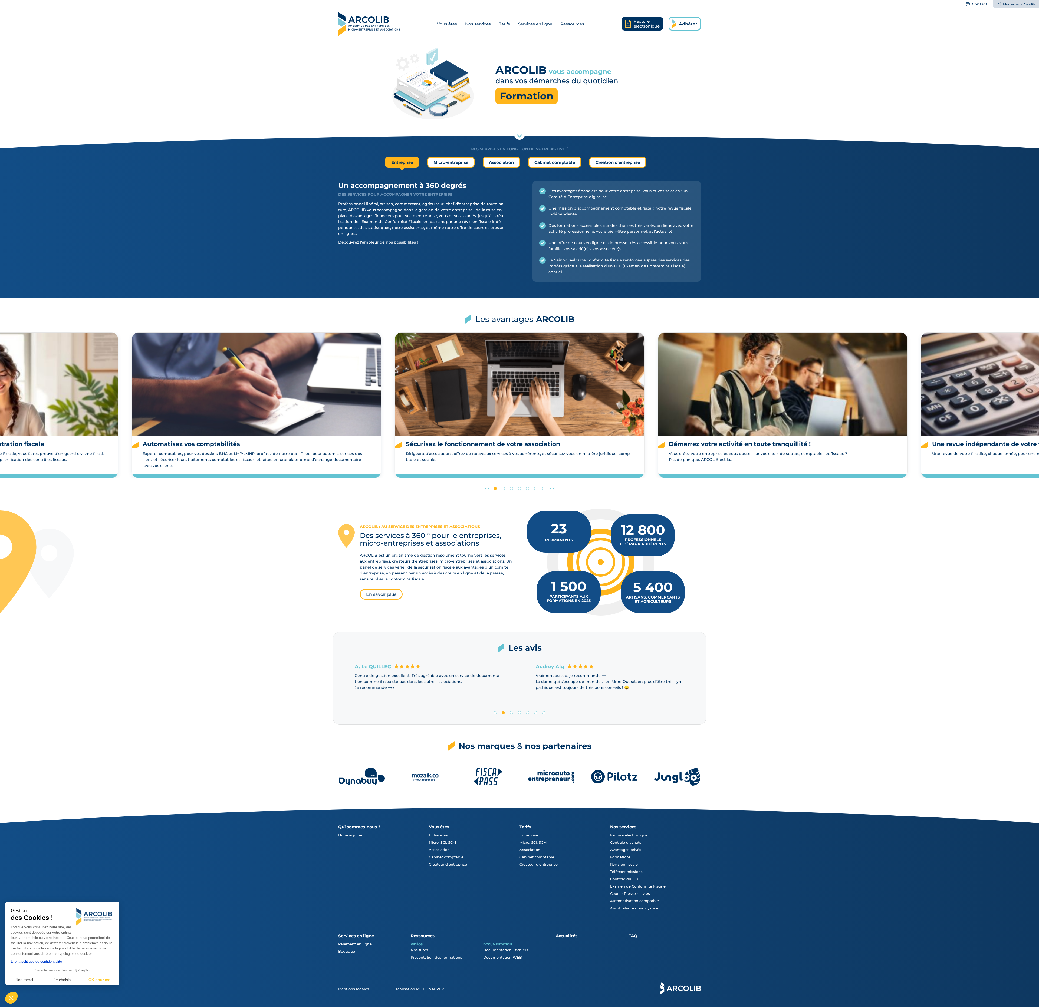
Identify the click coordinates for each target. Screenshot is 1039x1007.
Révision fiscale (624, 864)
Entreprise (438, 835)
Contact (979, 4)
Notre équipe (350, 835)
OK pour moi (100, 980)
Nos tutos (419, 950)
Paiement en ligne (355, 944)
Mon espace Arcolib (1019, 4)
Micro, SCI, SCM (442, 842)
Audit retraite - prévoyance (634, 908)
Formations (620, 857)
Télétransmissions (626, 871)
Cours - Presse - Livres (630, 893)
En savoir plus (381, 594)
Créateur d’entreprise (539, 864)
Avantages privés (625, 850)
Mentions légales (353, 989)
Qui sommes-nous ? (359, 826)
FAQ (632, 935)
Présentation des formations (436, 957)
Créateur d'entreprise (448, 864)
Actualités (566, 935)
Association (439, 850)
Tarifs (504, 23)
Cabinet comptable (446, 857)
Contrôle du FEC (624, 879)
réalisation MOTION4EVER (420, 989)
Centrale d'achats (625, 842)
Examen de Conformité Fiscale (638, 886)
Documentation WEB (502, 957)
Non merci (24, 980)
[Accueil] (369, 24)
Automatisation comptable (634, 901)
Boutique (346, 951)
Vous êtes (447, 23)
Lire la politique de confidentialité (36, 961)
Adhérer (688, 23)
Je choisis (62, 980)
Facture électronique (628, 835)
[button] (11, 997)
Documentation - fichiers (505, 950)
